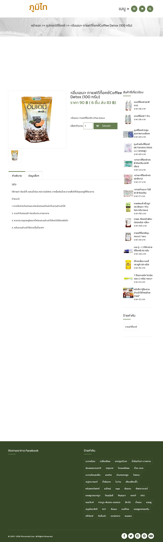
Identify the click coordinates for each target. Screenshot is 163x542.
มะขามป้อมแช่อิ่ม (92, 475)
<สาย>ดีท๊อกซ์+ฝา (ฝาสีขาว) (142, 177)
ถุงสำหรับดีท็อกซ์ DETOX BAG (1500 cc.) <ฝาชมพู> (143, 148)
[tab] (17, 175)
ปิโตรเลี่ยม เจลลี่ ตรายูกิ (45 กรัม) (141, 263)
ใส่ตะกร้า (106, 126)
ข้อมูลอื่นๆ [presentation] (33, 176)
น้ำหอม (138, 502)
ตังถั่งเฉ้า (102, 516)
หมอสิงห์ (89, 502)
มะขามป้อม (90, 461)
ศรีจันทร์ (89, 516)
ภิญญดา (122, 495)
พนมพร (128, 516)
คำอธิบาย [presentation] (17, 176)
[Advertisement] (81, 65)
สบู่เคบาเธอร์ (91, 482)
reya (117, 488)
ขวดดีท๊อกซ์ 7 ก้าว (142, 116)
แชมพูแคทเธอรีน (141, 509)
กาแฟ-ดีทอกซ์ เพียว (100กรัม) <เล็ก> (143, 220)
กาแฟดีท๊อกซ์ (131, 327)
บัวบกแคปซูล (122, 475)
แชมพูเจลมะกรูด (92, 495)
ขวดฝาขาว (115, 516)
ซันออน (127, 488)
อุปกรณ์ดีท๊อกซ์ (55, 25)
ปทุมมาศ (109, 468)
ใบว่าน (118, 482)
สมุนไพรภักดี (91, 509)
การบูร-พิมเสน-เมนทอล (109, 502)
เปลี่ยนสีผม (105, 461)
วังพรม (136, 475)
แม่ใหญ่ (107, 488)
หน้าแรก (36, 25)
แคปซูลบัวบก (121, 461)
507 (104, 509)
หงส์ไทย (125, 509)
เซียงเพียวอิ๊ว (132, 482)
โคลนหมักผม (123, 468)
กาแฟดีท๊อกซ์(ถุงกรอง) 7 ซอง (141, 234)
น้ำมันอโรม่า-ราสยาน (141, 461)
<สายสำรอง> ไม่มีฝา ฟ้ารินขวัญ (142, 191)
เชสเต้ (133, 495)
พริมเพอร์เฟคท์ (92, 488)
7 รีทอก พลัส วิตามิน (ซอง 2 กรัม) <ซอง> (143, 277)
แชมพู (149, 502)
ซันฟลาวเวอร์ (142, 488)
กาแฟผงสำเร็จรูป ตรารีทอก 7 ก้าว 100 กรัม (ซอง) (142, 207)
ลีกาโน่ (128, 502)
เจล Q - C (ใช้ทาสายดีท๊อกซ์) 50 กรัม (143, 249)
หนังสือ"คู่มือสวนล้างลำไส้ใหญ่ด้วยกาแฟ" (142, 293)
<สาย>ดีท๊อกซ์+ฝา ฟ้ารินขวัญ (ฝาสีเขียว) (142, 163)
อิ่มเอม (114, 509)
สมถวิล (108, 475)
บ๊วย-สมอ (138, 468)
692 (143, 495)
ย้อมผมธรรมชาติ (93, 468)
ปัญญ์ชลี (109, 495)
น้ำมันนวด (106, 482)
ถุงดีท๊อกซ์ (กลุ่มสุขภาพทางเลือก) (142, 132)
